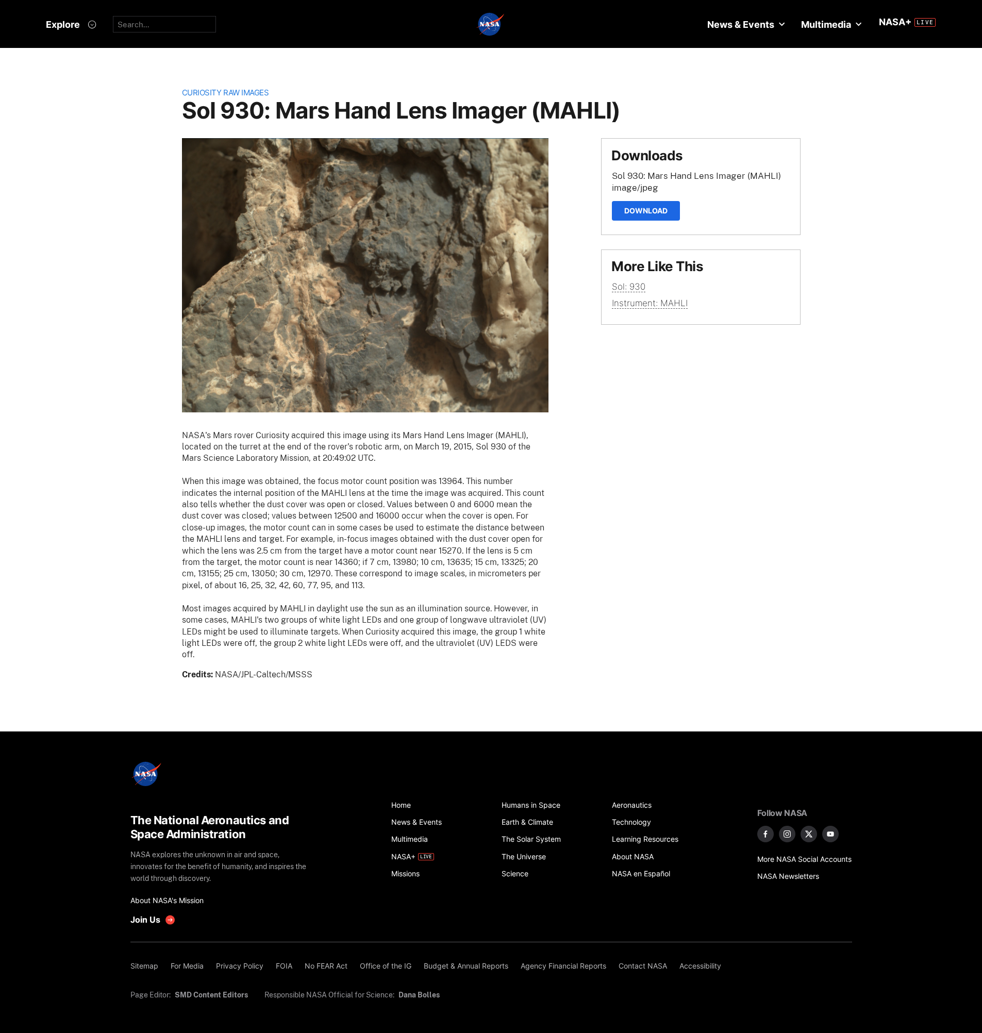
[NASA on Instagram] (787, 834)
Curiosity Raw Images (225, 92)
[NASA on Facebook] (765, 834)
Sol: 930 (628, 286)
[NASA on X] (809, 834)
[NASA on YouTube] (830, 834)
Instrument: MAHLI (650, 303)
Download (646, 210)
